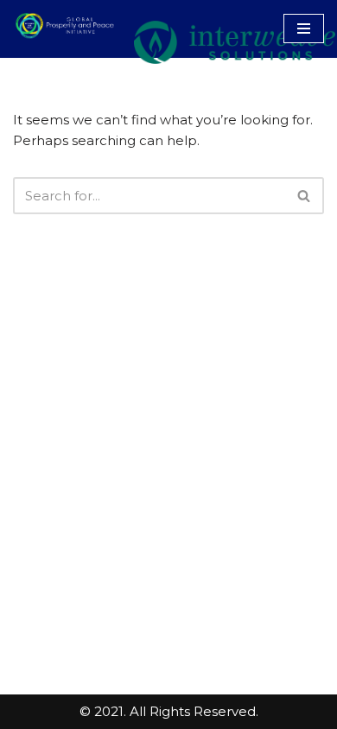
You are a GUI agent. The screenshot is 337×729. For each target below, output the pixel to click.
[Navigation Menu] (303, 28)
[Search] (304, 195)
